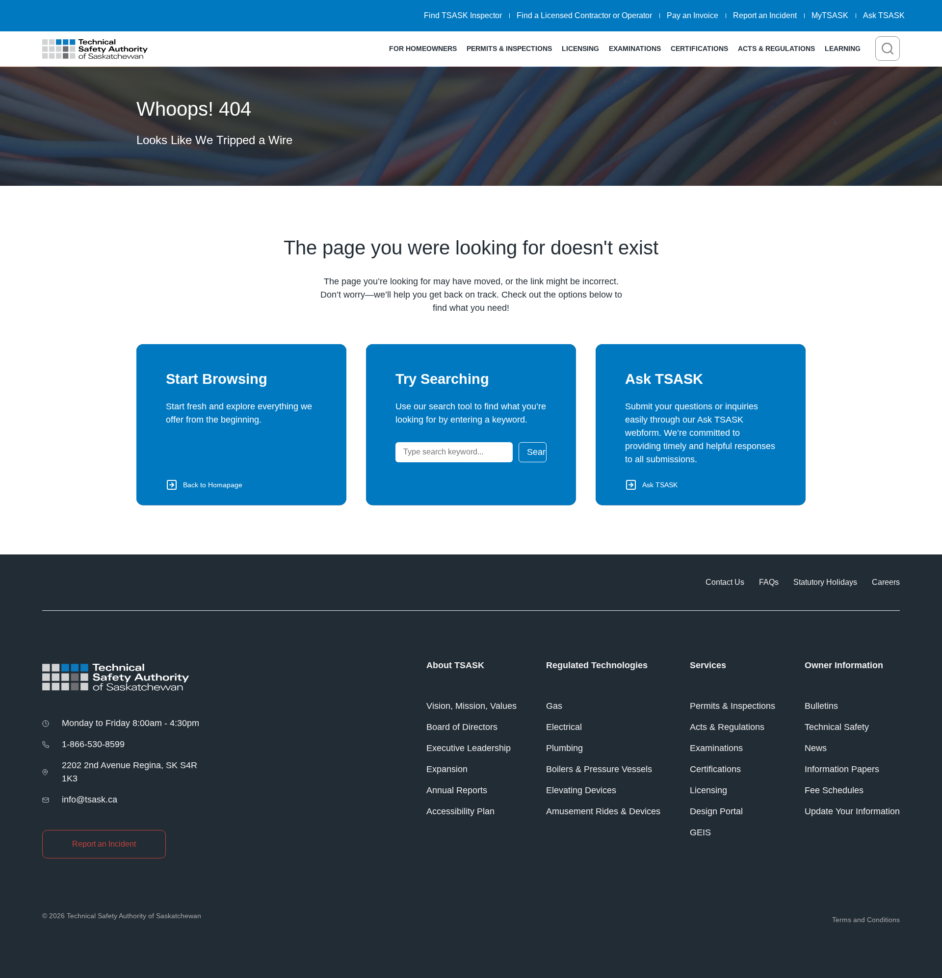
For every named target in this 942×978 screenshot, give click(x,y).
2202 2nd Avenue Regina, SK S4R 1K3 (129, 771)
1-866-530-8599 (93, 744)
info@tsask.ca (89, 799)
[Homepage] (95, 49)
